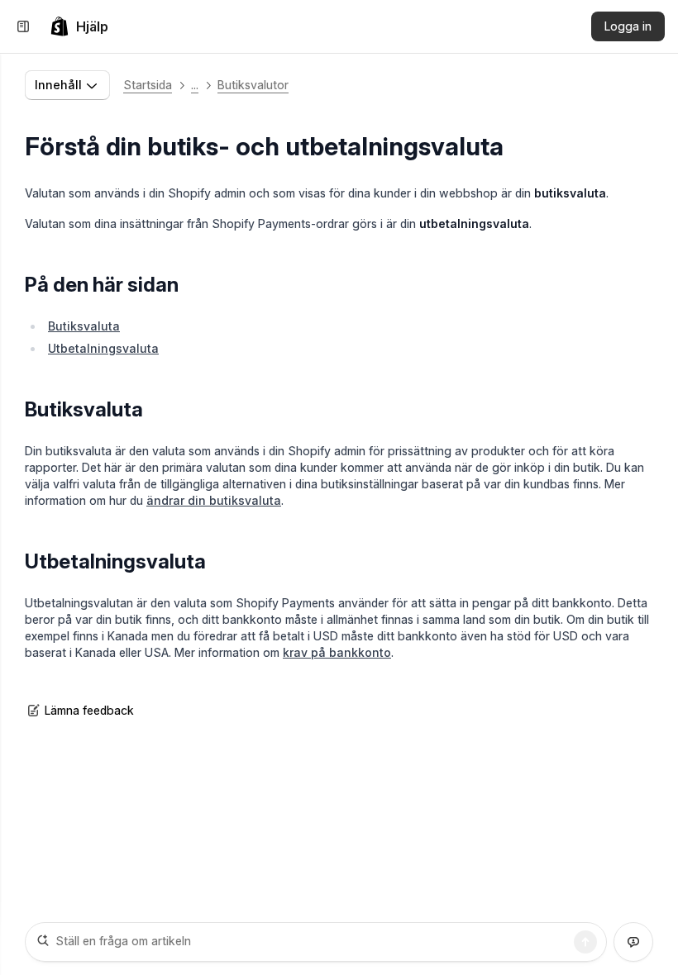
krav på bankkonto (337, 652)
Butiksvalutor (253, 85)
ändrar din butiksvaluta (213, 500)
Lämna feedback (89, 710)
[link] (79, 26)
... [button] (194, 85)
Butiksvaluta (84, 326)
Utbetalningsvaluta (103, 348)
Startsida (147, 85)
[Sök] (585, 942)
